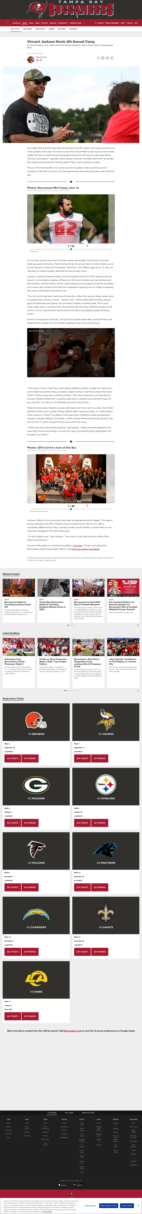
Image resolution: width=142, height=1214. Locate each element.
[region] (71, 1206)
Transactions (8, 1130)
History (8, 1137)
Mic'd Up (45, 1136)
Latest (27, 1123)
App (133, 1123)
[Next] (87, 245)
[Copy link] (111, 58)
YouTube (133, 1150)
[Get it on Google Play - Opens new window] (78, 1186)
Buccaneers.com (41, 57)
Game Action (64, 1126)
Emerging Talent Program (99, 1128)
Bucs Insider (45, 1139)
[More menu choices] (84, 23)
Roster (8, 1123)
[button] (71, 352)
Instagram (133, 1161)
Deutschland (133, 1165)
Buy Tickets (12, 758)
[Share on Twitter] (103, 59)
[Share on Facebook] (98, 59)
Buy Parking (30, 758)
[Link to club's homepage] (6, 22)
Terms (82, 1172)
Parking (115, 1132)
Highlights (45, 1132)
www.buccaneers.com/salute (85, 549)
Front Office (8, 1134)
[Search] (95, 22)
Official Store (133, 1126)
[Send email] (107, 59)
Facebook (133, 1154)
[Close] (138, 1205)
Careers (99, 1123)
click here (77, 545)
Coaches (8, 1126)
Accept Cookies (127, 1205)
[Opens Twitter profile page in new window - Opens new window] (40, 60)
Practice (64, 1130)
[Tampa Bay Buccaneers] (71, 1195)
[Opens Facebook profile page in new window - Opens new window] (37, 60)
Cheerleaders (64, 1137)
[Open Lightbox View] (71, 224)
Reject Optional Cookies (108, 1205)
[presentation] (138, 625)
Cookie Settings (90, 1205)
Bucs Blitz (27, 1132)
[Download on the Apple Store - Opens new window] (63, 1185)
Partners (98, 1145)
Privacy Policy (47, 1212)
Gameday (115, 1128)
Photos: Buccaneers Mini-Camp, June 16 (53, 187)
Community (27, 1136)
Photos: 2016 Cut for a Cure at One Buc (52, 447)
